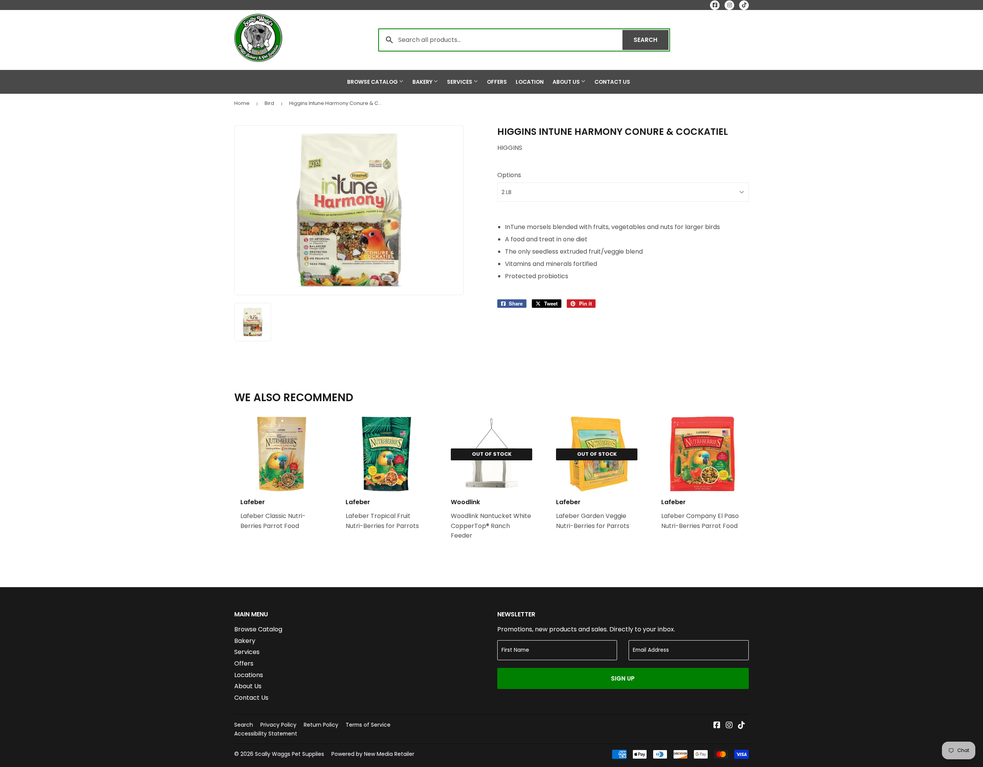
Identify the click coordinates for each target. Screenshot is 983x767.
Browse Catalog (373, 82)
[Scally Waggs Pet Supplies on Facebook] (716, 725)
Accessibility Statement (265, 733)
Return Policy (321, 725)
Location (530, 82)
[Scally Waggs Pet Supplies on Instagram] (729, 725)
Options (509, 175)
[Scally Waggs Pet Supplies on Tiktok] (741, 725)
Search (651, 40)
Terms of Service (368, 725)
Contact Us (612, 82)
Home (242, 103)
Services (460, 82)
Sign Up (623, 678)
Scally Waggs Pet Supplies (289, 754)
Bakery (423, 82)
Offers (497, 82)
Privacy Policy (278, 725)
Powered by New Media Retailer (372, 754)
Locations (248, 675)
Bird (269, 103)
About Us (567, 82)
